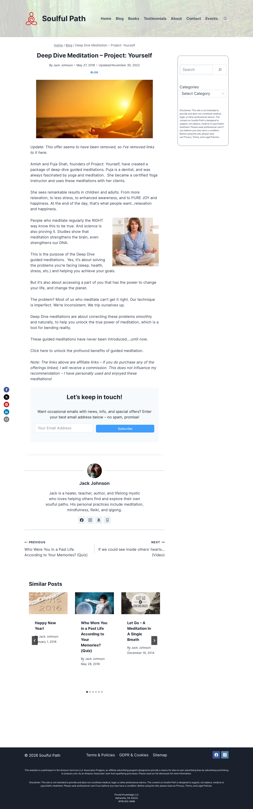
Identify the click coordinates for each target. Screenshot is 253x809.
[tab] (87, 692)
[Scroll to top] (245, 794)
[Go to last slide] (35, 640)
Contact (193, 18)
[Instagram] (225, 755)
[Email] (6, 419)
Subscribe (125, 428)
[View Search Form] (225, 18)
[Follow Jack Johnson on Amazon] (98, 520)
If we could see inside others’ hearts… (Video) (131, 548)
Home (106, 18)
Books (133, 18)
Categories (189, 87)
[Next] (154, 640)
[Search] (220, 69)
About (176, 18)
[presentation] (48, 603)
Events (211, 18)
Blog (120, 18)
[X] (6, 397)
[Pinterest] (6, 404)
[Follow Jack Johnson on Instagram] (90, 520)
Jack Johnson (63, 65)
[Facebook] (6, 389)
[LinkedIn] (6, 412)
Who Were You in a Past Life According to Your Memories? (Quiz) (56, 548)
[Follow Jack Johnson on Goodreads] (107, 520)
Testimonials (155, 18)
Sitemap (160, 755)
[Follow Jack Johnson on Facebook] (81, 520)
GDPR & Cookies (133, 755)
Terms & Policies (100, 755)
